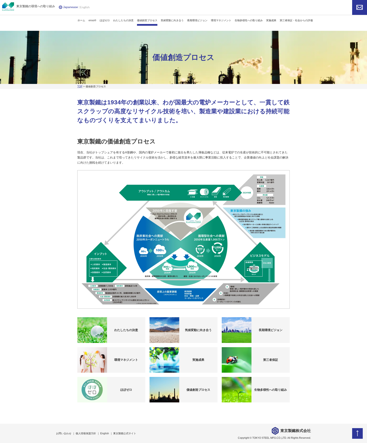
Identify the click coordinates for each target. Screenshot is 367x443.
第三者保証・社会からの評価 (296, 20)
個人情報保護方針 (86, 433)
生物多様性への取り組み (249, 20)
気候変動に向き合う (172, 20)
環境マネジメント (221, 20)
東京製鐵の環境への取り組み (35, 6)
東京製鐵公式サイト (124, 433)
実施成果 (271, 20)
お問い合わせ (63, 433)
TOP (79, 86)
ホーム (81, 20)
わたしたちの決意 (123, 20)
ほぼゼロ (105, 20)
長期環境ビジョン (197, 20)
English (85, 7)
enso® (92, 20)
